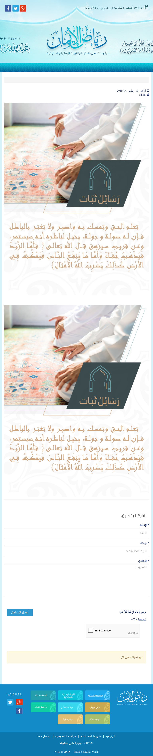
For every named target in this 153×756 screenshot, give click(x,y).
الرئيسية (110, 736)
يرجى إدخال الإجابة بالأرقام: (132, 612)
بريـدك (144, 542)
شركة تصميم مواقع (85, 751)
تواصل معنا (43, 736)
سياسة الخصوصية (65, 736)
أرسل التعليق (19, 612)
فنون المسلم (62, 751)
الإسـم (144, 524)
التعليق (143, 560)
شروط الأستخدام (91, 736)
